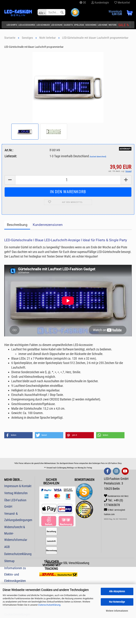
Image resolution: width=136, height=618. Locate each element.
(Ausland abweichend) (98, 156)
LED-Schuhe (57, 25)
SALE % (123, 25)
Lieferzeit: (11, 156)
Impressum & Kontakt (17, 486)
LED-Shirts (12, 25)
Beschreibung (17, 225)
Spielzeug (79, 25)
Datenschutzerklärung (49, 604)
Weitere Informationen (117, 610)
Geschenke (91, 25)
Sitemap (9, 561)
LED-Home (102, 25)
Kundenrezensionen (48, 225)
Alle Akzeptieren (117, 591)
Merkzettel (123, 2)
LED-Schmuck (43, 25)
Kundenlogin (101, 2)
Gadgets (68, 25)
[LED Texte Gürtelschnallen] (68, 87)
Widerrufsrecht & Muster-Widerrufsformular (15, 533)
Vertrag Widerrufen (16, 493)
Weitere (113, 25)
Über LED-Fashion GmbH (15, 503)
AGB (7, 547)
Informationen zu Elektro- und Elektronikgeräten (15, 574)
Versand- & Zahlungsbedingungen (18, 517)
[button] (18, 435)
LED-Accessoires (26, 25)
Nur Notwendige (117, 601)
